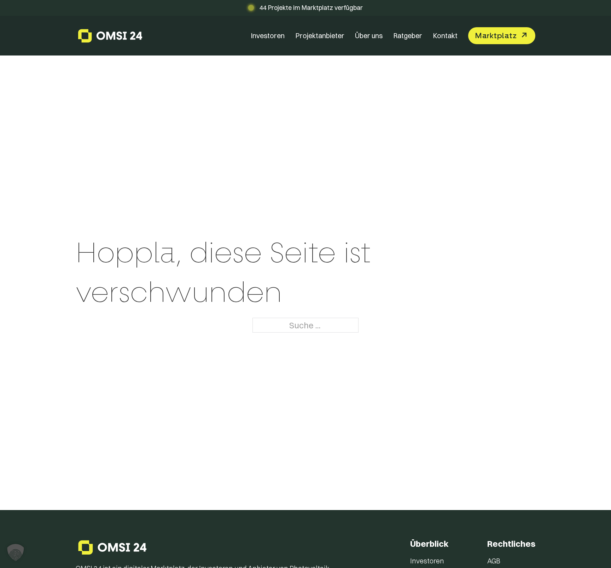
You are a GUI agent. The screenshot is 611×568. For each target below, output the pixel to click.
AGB (493, 561)
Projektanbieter (319, 35)
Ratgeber (407, 35)
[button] (15, 552)
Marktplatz (496, 35)
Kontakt (445, 35)
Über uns (369, 35)
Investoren (268, 35)
